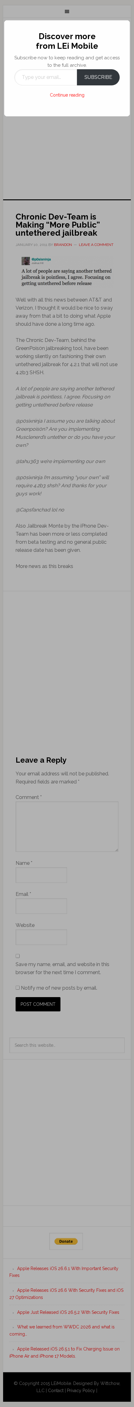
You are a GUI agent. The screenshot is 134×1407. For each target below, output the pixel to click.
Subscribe (98, 77)
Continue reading (67, 95)
